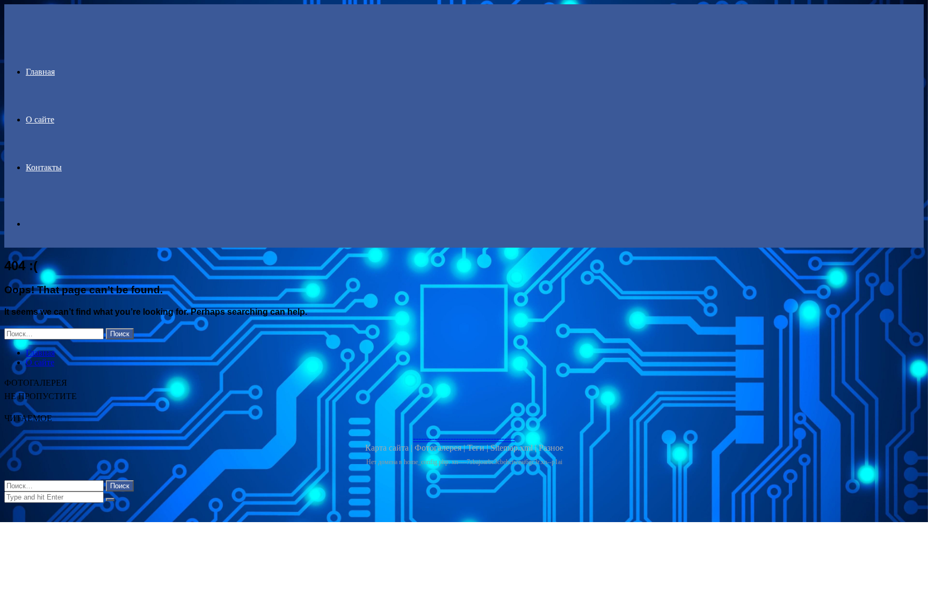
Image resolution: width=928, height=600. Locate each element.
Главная (40, 71)
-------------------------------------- (464, 438)
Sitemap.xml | (514, 447)
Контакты (44, 167)
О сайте (40, 119)
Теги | (478, 447)
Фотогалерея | (441, 447)
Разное (551, 447)
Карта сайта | (390, 447)
